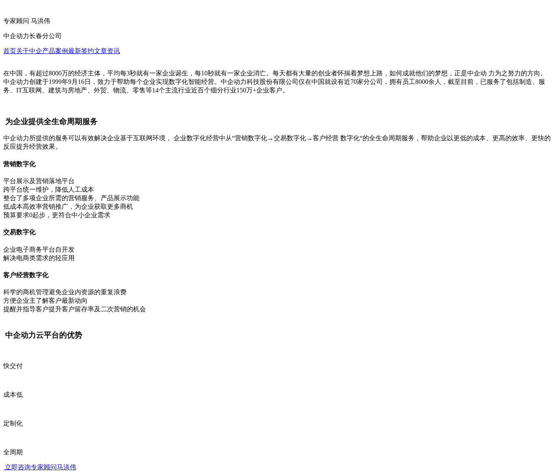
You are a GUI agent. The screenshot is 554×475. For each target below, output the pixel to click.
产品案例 (55, 50)
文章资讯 (107, 50)
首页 (9, 50)
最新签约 (81, 50)
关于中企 (29, 50)
